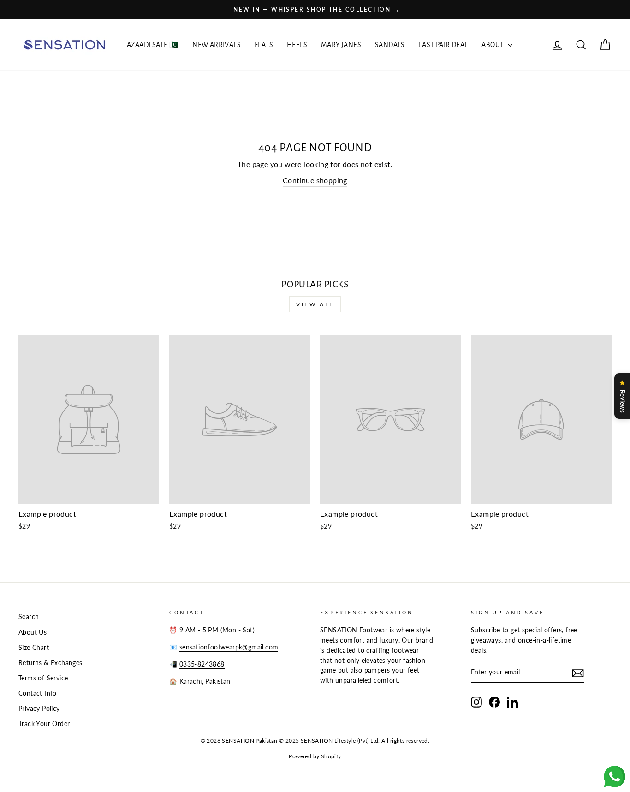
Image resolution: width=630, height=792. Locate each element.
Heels (297, 44)
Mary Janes (341, 44)
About (493, 44)
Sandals (390, 44)
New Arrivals (216, 44)
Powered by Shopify (315, 756)
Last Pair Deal (443, 44)
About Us (32, 632)
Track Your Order (44, 723)
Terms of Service (43, 678)
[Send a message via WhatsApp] (614, 776)
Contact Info (37, 693)
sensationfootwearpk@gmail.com (229, 647)
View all (315, 304)
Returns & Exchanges (50, 663)
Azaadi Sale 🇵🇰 (152, 44)
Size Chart (33, 647)
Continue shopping (315, 180)
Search (28, 616)
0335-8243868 (202, 664)
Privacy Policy (39, 708)
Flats (264, 44)
